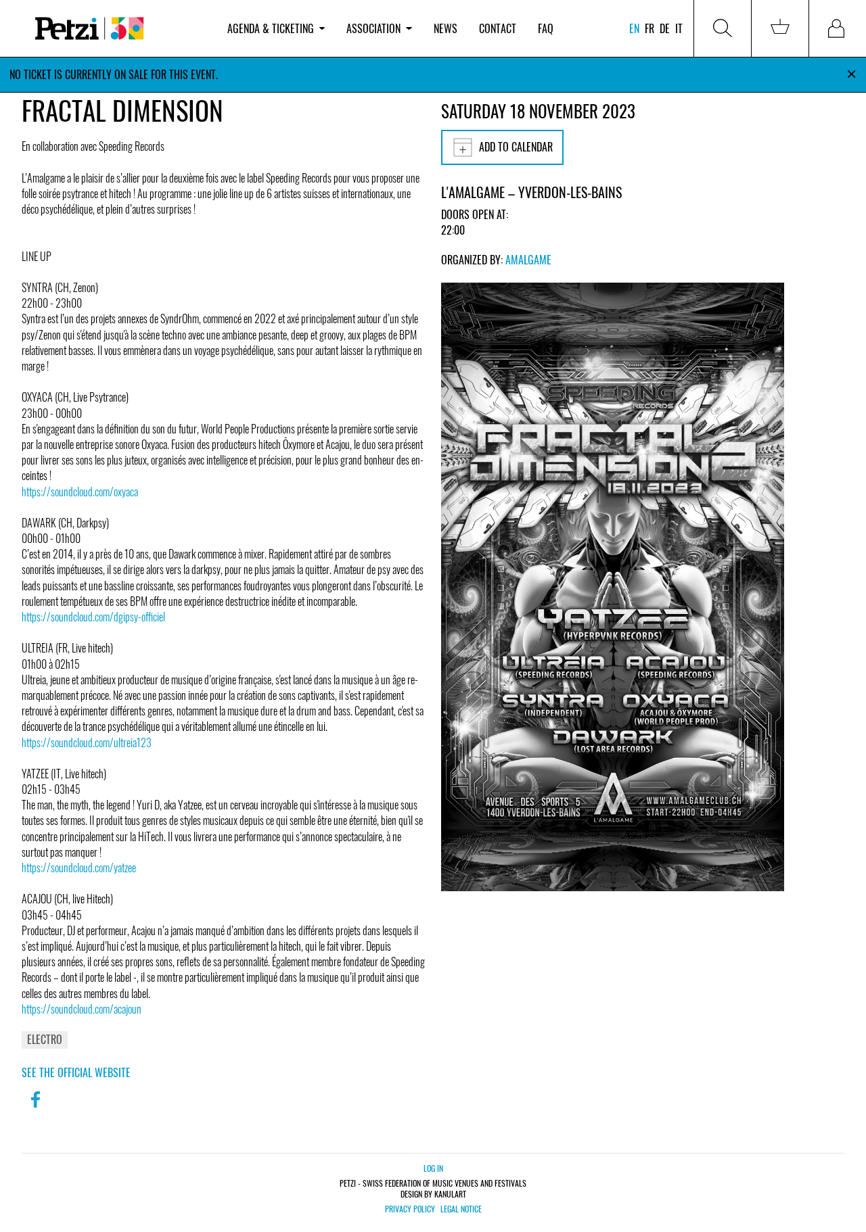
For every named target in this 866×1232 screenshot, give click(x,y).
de (665, 28)
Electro (44, 1039)
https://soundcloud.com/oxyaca (80, 491)
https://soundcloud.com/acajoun (81, 1009)
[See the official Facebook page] (35, 1108)
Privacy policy (410, 1209)
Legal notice (461, 1209)
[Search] (722, 28)
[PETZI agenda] (119, 28)
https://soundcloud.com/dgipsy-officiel (93, 617)
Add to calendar (516, 147)
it (679, 28)
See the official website (76, 1072)
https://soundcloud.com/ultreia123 (87, 742)
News (445, 28)
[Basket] (780, 28)
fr (649, 28)
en (634, 28)
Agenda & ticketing (270, 28)
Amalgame (528, 260)
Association (373, 28)
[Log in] (837, 28)
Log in (433, 1168)
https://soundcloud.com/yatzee (79, 867)
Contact (497, 28)
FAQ (545, 28)
